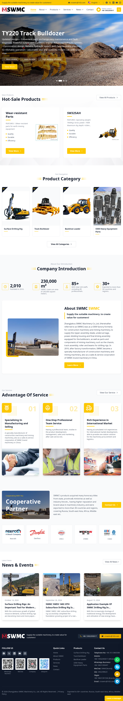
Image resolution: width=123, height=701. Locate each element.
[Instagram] (25, 653)
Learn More (72, 365)
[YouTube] (20, 653)
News (78, 9)
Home (33, 9)
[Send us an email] (117, 674)
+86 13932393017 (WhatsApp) (106, 659)
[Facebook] (4, 653)
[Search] (119, 9)
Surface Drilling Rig (81, 653)
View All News (112, 561)
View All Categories (60, 244)
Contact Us (110, 505)
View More (10, 61)
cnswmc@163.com (78, 2)
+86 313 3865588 (113, 653)
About (42, 9)
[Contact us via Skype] (117, 667)
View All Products (107, 97)
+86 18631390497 (101, 665)
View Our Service (107, 392)
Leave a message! (114, 698)
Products (54, 9)
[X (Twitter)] (9, 653)
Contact (90, 9)
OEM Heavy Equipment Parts (80, 664)
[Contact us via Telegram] (117, 681)
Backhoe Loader (80, 659)
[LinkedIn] (14, 653)
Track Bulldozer (80, 656)
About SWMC (58, 656)
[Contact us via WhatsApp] (117, 660)
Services (67, 9)
